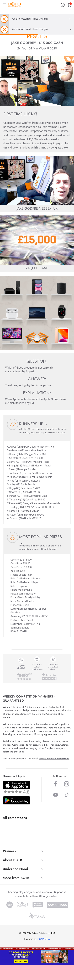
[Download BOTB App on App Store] (16, 787)
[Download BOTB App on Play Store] (16, 800)
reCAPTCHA (43, 939)
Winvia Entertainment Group (54, 758)
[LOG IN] (62, 4)
